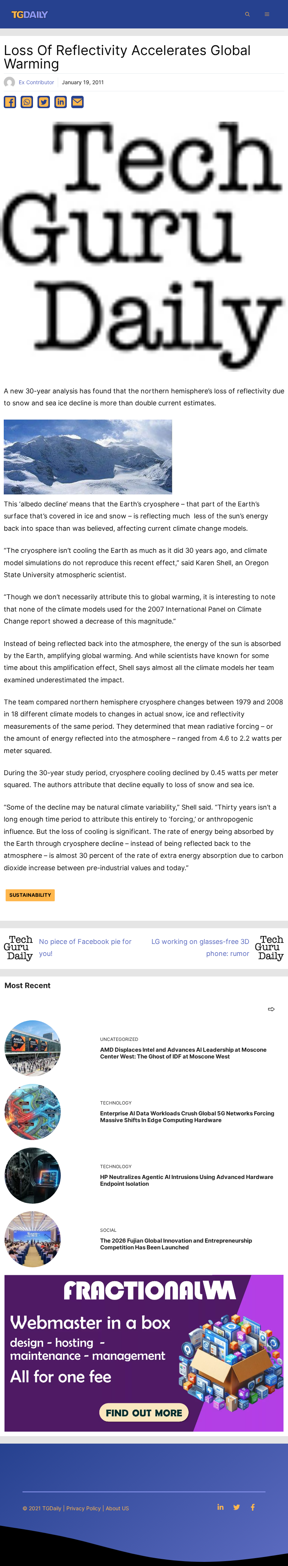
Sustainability (30, 895)
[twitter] (44, 102)
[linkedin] (60, 102)
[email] (77, 102)
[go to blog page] (271, 1009)
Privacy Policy (83, 1508)
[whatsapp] (27, 102)
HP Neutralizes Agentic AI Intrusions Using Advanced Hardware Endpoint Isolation (186, 1180)
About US (117, 1508)
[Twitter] (236, 1507)
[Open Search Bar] (247, 14)
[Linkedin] (220, 1507)
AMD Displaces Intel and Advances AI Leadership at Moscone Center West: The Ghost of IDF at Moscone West (183, 1053)
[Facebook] (252, 1507)
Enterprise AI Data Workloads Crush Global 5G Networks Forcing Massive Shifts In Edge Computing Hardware (187, 1117)
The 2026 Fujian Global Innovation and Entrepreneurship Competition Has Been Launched (176, 1244)
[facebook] (10, 102)
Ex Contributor (36, 82)
